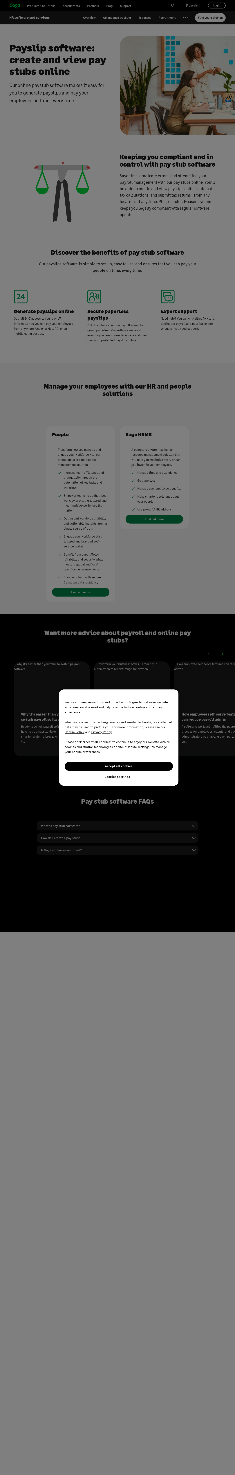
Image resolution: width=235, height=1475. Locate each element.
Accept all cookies (119, 766)
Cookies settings (117, 776)
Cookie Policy (74, 732)
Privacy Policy (101, 732)
